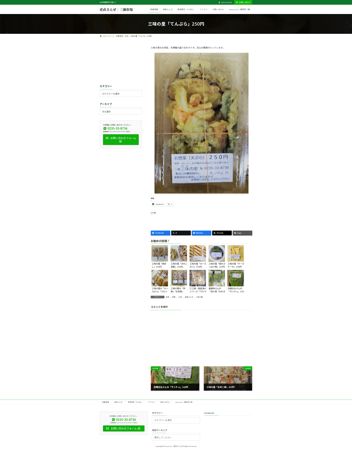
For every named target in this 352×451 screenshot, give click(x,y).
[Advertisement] (121, 63)
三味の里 (199, 297)
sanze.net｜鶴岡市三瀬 (183, 402)
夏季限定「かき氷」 (135, 402)
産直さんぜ (189, 297)
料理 (173, 297)
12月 (180, 297)
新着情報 (105, 402)
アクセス (151, 402)
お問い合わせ (245, 2)
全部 (167, 297)
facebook (209, 413)
